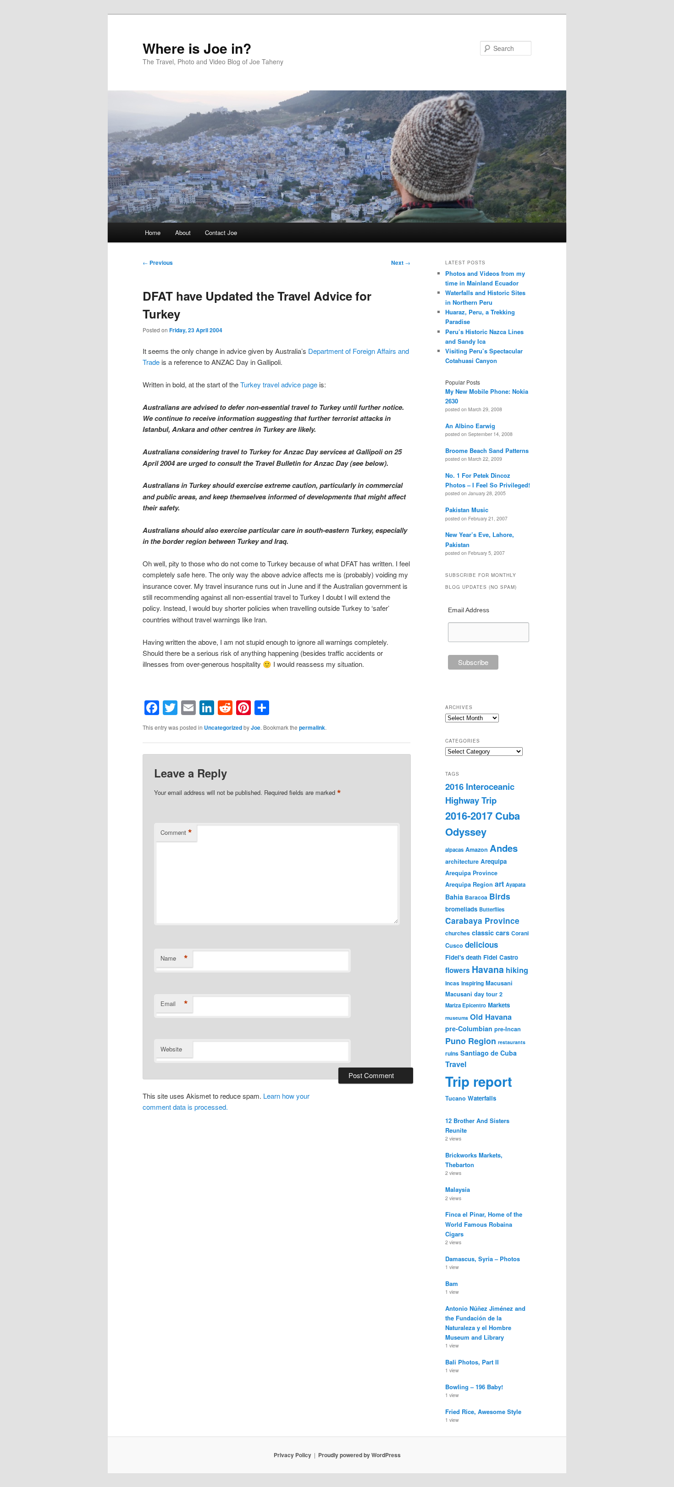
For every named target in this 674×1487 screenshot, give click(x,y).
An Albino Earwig (470, 425)
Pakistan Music (466, 509)
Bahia (454, 896)
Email (174, 1003)
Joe (255, 727)
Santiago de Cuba (488, 1052)
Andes (504, 848)
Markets (499, 1005)
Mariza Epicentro (465, 1005)
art (499, 883)
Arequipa (494, 861)
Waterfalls (482, 1098)
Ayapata (515, 884)
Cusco (454, 945)
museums (456, 1017)
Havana (488, 969)
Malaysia (457, 1189)
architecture (462, 861)
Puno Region (470, 1040)
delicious (481, 944)
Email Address (468, 610)
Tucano (455, 1098)
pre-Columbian (468, 1028)
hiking (517, 969)
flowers (457, 970)
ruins (452, 1053)
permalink (312, 727)
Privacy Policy (292, 1455)
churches (457, 933)
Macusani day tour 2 (474, 994)
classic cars (490, 933)
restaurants (511, 1042)
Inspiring (472, 983)
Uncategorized (223, 727)
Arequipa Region (469, 884)
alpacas (454, 849)
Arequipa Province (471, 873)
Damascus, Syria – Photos (482, 1258)
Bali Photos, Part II (472, 1362)
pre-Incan (507, 1029)
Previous (158, 262)
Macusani (499, 983)
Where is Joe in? (197, 48)
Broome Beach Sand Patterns (487, 450)
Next (400, 262)
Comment (176, 832)
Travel (455, 1064)
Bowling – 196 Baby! (474, 1386)
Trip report (478, 1081)
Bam (451, 1283)
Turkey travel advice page (278, 384)
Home (152, 232)
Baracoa (476, 897)
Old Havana (491, 1016)
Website (171, 1049)
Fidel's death (463, 957)
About (183, 232)
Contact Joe (221, 232)
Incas (452, 983)
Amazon (476, 849)
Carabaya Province (482, 920)
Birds (499, 896)
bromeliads (461, 909)
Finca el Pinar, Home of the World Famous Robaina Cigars (483, 1224)
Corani (520, 933)
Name (174, 958)
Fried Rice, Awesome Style (483, 1411)
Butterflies (491, 909)
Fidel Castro (500, 957)
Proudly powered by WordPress (359, 1455)
